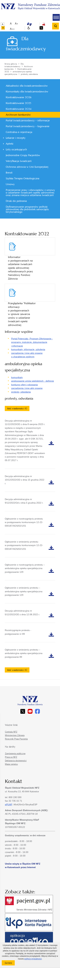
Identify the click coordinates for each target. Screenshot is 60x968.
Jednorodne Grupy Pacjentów (23, 155)
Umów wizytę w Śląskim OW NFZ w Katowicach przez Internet (22, 865)
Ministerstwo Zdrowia (14, 735)
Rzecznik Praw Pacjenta (16, 739)
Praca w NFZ (11, 757)
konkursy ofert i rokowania (24, 384)
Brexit (9, 172)
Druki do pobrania (16, 201)
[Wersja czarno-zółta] (3, 28)
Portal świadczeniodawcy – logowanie (27, 126)
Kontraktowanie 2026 (18, 97)
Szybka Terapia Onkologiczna (22, 178)
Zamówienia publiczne (15, 753)
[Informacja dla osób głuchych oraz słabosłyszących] (29, 24)
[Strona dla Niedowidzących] (29, 28)
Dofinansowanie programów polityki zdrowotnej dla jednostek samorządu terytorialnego (27, 209)
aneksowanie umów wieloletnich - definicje (32, 381)
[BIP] (44, 24)
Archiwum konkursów (18, 114)
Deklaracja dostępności (16, 760)
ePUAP (8, 804)
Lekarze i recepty (15, 138)
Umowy (10, 184)
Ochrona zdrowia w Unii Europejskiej (27, 166)
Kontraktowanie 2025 (18, 103)
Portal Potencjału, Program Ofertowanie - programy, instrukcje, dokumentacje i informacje (32, 342)
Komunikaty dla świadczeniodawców (27, 91)
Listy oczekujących (16, 149)
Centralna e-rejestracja (19, 132)
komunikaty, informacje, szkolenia (28, 349)
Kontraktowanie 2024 (18, 109)
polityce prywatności (33, 959)
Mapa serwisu (11, 764)
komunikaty (17, 377)
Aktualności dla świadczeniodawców (27, 85)
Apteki (9, 143)
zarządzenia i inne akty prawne (27, 388)
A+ (16, 23)
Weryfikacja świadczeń (19, 161)
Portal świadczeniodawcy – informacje (28, 120)
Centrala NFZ (11, 732)
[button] (56, 17)
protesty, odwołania (21, 392)
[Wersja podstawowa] (2, 24)
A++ (12, 29)
